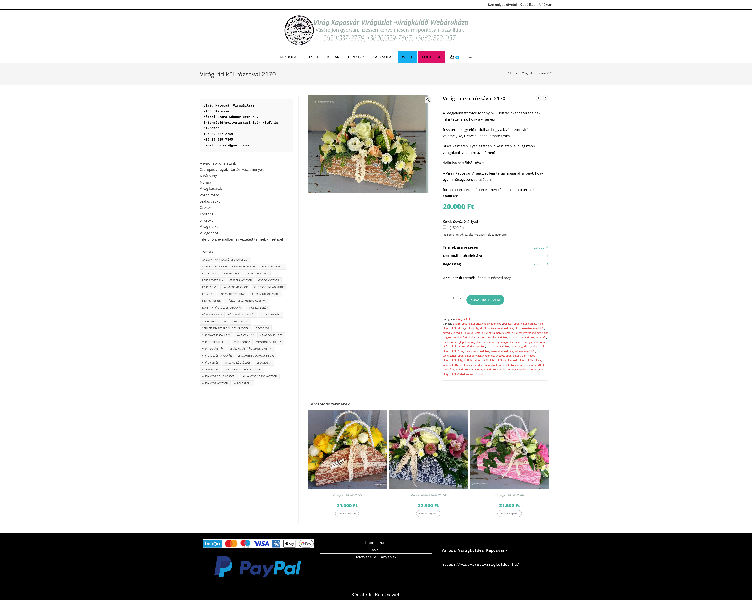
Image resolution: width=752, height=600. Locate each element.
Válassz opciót (347, 513)
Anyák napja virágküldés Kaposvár (225, 259)
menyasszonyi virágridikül (498, 342)
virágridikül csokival (530, 360)
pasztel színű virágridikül (471, 346)
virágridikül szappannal (469, 369)
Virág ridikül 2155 (347, 495)
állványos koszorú (215, 383)
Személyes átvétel (502, 5)
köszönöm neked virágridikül (490, 337)
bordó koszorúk (273, 266)
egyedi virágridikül (453, 333)
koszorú (208, 294)
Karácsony (209, 287)
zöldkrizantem (465, 374)
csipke (460, 328)
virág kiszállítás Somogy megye (251, 349)
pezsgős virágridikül (497, 346)
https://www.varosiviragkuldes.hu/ (480, 564)
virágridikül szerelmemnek (499, 369)
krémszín (541, 337)
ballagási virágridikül (515, 323)
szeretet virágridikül (502, 351)
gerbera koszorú (240, 280)
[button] (428, 100)
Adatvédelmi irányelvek (376, 557)
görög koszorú (268, 280)
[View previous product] (538, 98)
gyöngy (536, 333)
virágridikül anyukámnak (503, 360)
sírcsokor (262, 328)
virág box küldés (271, 335)
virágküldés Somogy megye (256, 355)
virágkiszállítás (465, 360)
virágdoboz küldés (269, 342)
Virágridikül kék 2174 (428, 495)
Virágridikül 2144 (509, 495)
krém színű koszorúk (265, 294)
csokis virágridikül (475, 328)
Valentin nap (245, 335)
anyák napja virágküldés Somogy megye (229, 266)
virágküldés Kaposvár (217, 355)
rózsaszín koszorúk (241, 314)
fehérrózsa (525, 333)
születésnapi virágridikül (457, 355)
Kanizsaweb (387, 594)
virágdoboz (242, 342)
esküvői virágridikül (476, 333)
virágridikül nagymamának (514, 365)
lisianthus (448, 342)
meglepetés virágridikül (468, 342)
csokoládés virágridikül (500, 328)
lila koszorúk (211, 301)
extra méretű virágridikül (503, 333)
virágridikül (481, 360)
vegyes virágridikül (508, 355)
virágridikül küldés (238, 362)
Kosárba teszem (485, 300)
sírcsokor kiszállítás (216, 335)
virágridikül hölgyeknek (456, 365)
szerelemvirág (270, 314)
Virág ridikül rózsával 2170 (537, 73)
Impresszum (376, 542)
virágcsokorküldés (215, 342)
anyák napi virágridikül (489, 323)
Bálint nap (209, 273)
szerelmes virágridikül (476, 351)
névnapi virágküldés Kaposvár (247, 301)
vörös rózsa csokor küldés (243, 369)
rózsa (460, 351)
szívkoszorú (240, 321)
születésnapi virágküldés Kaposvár (226, 328)
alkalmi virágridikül (464, 323)
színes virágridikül (525, 351)
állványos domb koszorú (219, 376)
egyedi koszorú (257, 273)
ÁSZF (376, 549)
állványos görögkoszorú (259, 376)
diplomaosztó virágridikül (529, 328)
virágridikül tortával (526, 369)
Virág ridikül (463, 319)
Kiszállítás (528, 5)
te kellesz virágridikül (484, 355)
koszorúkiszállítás (232, 294)
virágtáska (264, 362)
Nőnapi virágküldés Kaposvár (222, 307)
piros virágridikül (520, 346)
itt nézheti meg (499, 277)
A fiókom (545, 5)
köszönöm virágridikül (521, 337)
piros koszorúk (258, 307)
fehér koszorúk (212, 280)
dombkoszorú (231, 273)
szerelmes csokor (214, 321)
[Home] (507, 73)
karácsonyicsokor (235, 287)
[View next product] (545, 98)
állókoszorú (242, 383)
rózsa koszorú (212, 314)
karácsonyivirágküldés (269, 287)
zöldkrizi (479, 374)
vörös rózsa (210, 369)
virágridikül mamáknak (484, 365)
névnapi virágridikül (526, 342)
